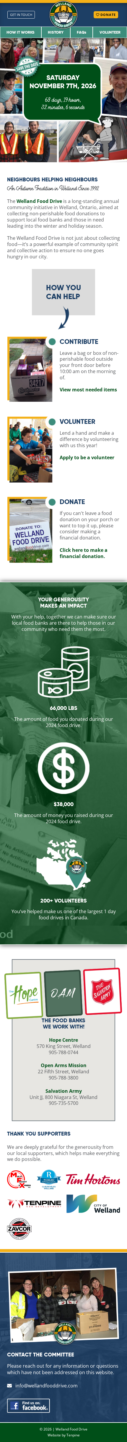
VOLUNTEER (110, 32)
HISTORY (56, 32)
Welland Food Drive (71, 1429)
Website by (57, 1435)
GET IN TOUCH (21, 14)
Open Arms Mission (64, 1065)
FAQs (81, 32)
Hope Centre (63, 1040)
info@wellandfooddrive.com (46, 1385)
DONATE (107, 14)
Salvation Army (63, 1091)
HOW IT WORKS (20, 32)
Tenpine (73, 1435)
